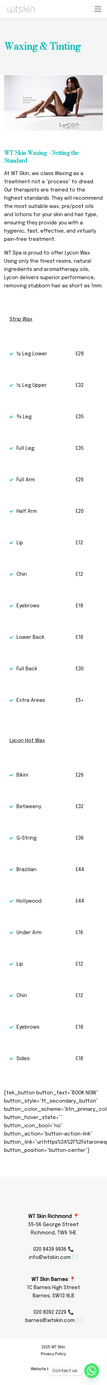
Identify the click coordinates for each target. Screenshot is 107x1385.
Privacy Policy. (53, 1354)
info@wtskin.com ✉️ (53, 1257)
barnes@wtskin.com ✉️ (53, 1320)
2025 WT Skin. (53, 1347)
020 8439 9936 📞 (53, 1249)
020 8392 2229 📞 (53, 1312)
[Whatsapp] (91, 1370)
